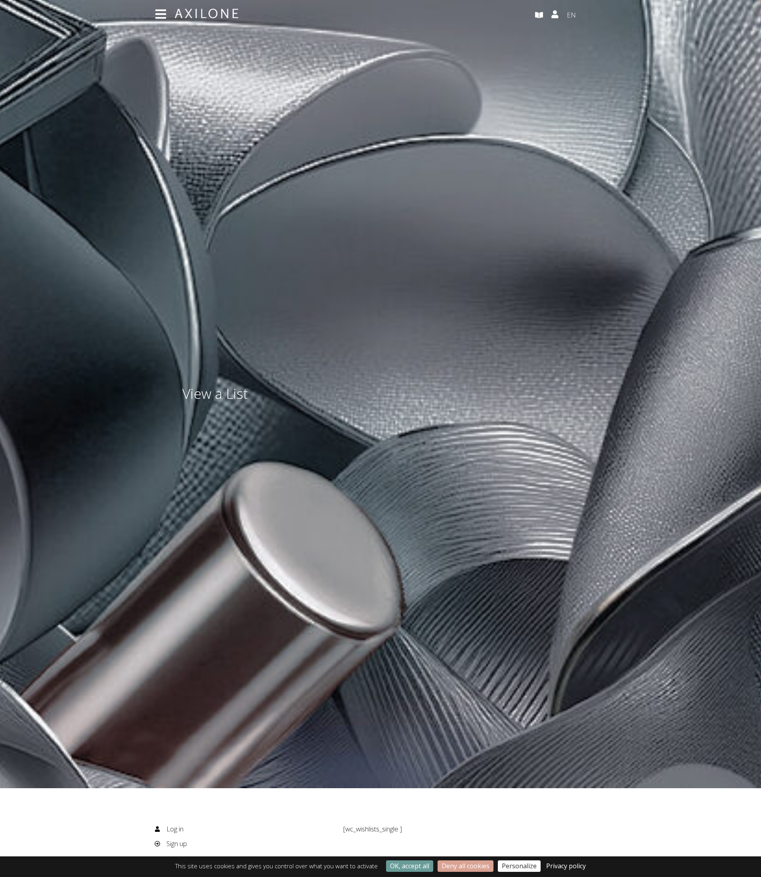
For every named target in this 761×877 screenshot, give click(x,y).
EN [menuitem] (571, 14)
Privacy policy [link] (566, 866)
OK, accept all (409, 866)
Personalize (519, 866)
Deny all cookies (465, 866)
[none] (586, 15)
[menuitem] (586, 15)
